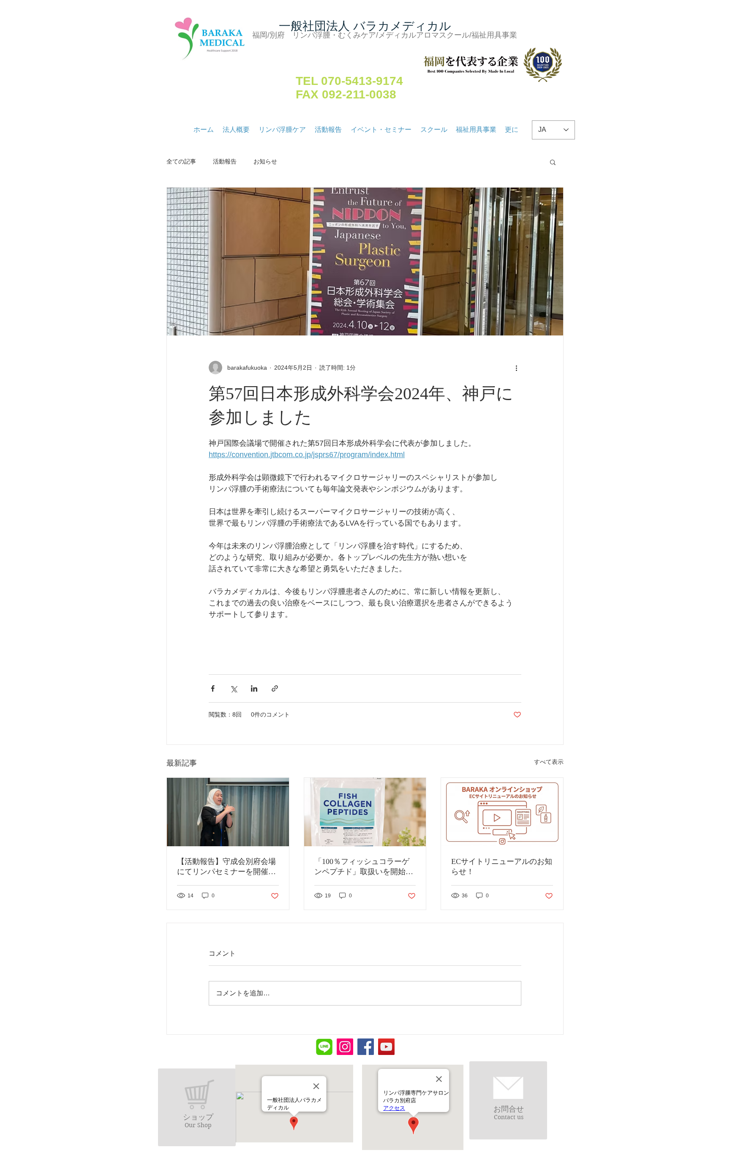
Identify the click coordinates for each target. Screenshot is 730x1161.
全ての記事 (181, 161)
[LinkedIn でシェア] (254, 688)
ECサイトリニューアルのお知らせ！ (501, 866)
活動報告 (225, 161)
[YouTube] (386, 1046)
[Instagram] (345, 1046)
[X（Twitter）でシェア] (233, 688)
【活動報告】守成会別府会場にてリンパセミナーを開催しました (226, 867)
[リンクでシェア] (275, 688)
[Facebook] (365, 1046)
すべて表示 (549, 761)
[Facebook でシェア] (213, 688)
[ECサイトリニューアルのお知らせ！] (502, 812)
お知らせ (265, 161)
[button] (553, 161)
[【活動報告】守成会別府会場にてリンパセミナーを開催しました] (228, 812)
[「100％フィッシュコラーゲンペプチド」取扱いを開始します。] (365, 812)
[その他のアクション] (516, 367)
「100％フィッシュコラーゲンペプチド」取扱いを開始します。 (363, 867)
